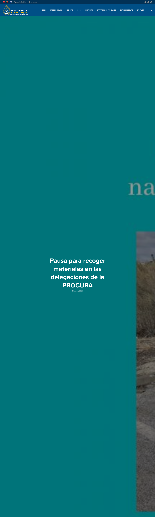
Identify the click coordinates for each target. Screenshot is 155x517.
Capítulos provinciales (106, 10)
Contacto (89, 10)
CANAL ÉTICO (141, 10)
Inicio (44, 10)
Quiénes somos (56, 10)
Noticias (69, 10)
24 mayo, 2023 (77, 291)
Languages (34, 2)
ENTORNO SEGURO (126, 10)
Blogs (79, 10)
